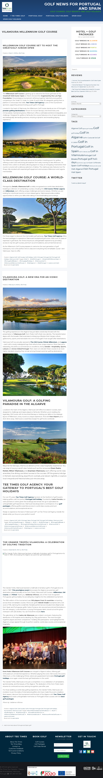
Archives (73, 101)
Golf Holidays (29, 257)
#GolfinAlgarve (8, 712)
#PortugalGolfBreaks (10, 261)
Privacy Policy (16, 753)
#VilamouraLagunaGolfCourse (13, 526)
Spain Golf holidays (80, 165)
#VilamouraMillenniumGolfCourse (14, 263)
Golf (96, 128)
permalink (16, 265)
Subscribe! (63, 756)
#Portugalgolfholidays (26, 261)
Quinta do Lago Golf (83, 162)
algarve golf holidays (87, 128)
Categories (74, 114)
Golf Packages (40, 744)
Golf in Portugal (38, 257)
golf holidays (75, 133)
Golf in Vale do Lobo (84, 151)
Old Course (48, 189)
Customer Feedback (16, 748)
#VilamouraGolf (40, 261)
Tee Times (21, 53)
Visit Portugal (90, 168)
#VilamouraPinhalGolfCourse (13, 528)
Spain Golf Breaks (95, 162)
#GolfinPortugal (35, 259)
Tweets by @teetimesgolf (78, 183)
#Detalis (27, 522)
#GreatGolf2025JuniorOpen (50, 259)
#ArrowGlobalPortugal (16, 522)
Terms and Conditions (16, 751)
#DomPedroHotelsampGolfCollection (38, 710)
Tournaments (8, 710)
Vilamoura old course (95, 166)
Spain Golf (76, 16)
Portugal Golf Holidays (57, 16)
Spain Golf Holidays (12, 19)
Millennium (10, 191)
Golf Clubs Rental (40, 746)
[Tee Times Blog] (12, 7)
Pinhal (56, 189)
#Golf (25, 259)
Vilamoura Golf (13, 259)
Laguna (62, 189)
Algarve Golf (13, 257)
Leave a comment (54, 263)
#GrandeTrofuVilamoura (35, 712)
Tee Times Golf (18, 16)
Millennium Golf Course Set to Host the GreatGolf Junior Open (30, 46)
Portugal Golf (35, 16)
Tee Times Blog (16, 744)
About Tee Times (16, 742)
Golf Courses (21, 257)
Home (5, 16)
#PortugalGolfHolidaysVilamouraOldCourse (33, 524)
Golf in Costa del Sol (90, 138)
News (29, 520)
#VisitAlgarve (31, 263)
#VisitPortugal (42, 263)
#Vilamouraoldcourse (33, 714)
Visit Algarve (77, 169)
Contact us (16, 746)
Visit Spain (76, 172)
